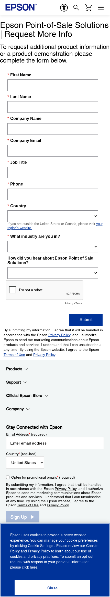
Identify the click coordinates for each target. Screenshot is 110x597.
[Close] (52, 587)
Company (15, 408)
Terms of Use (28, 505)
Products (14, 368)
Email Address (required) (26, 434)
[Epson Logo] (21, 7)
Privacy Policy (65, 489)
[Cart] (88, 8)
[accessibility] (64, 8)
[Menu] (101, 8)
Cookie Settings (41, 545)
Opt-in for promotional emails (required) (43, 477)
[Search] (76, 8)
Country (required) (21, 454)
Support (13, 382)
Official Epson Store (24, 395)
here (33, 567)
